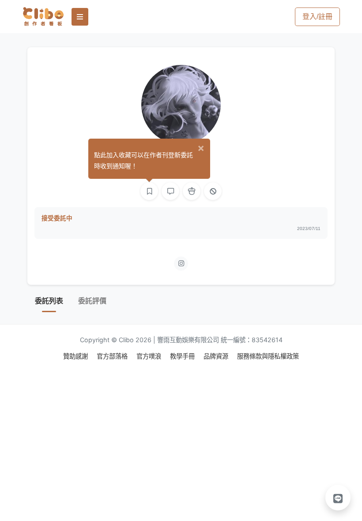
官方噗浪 (149, 356)
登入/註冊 (317, 16)
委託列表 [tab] (49, 301)
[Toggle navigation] (80, 17)
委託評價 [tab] (92, 301)
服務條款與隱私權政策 (268, 356)
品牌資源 (217, 356)
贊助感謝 (76, 356)
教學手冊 (183, 356)
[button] (338, 497)
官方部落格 (113, 356)
